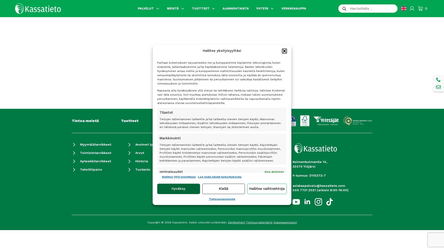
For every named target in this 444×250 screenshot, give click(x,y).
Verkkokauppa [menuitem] (293, 8)
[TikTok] (329, 202)
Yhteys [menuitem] (262, 8)
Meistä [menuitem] (173, 8)
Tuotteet (130, 121)
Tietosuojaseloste (222, 199)
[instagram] (318, 202)
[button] (284, 51)
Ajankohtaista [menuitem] (236, 8)
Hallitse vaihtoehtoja (267, 189)
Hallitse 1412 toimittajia (179, 176)
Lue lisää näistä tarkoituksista (219, 176)
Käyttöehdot (236, 222)
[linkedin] (307, 202)
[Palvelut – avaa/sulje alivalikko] (157, 8)
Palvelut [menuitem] (146, 8)
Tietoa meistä (85, 121)
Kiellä (223, 189)
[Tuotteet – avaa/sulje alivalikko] (213, 8)
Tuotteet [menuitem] (201, 8)
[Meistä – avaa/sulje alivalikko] (182, 8)
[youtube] (296, 202)
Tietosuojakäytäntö (259, 222)
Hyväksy (178, 189)
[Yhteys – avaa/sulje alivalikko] (272, 8)
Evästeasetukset (285, 222)
